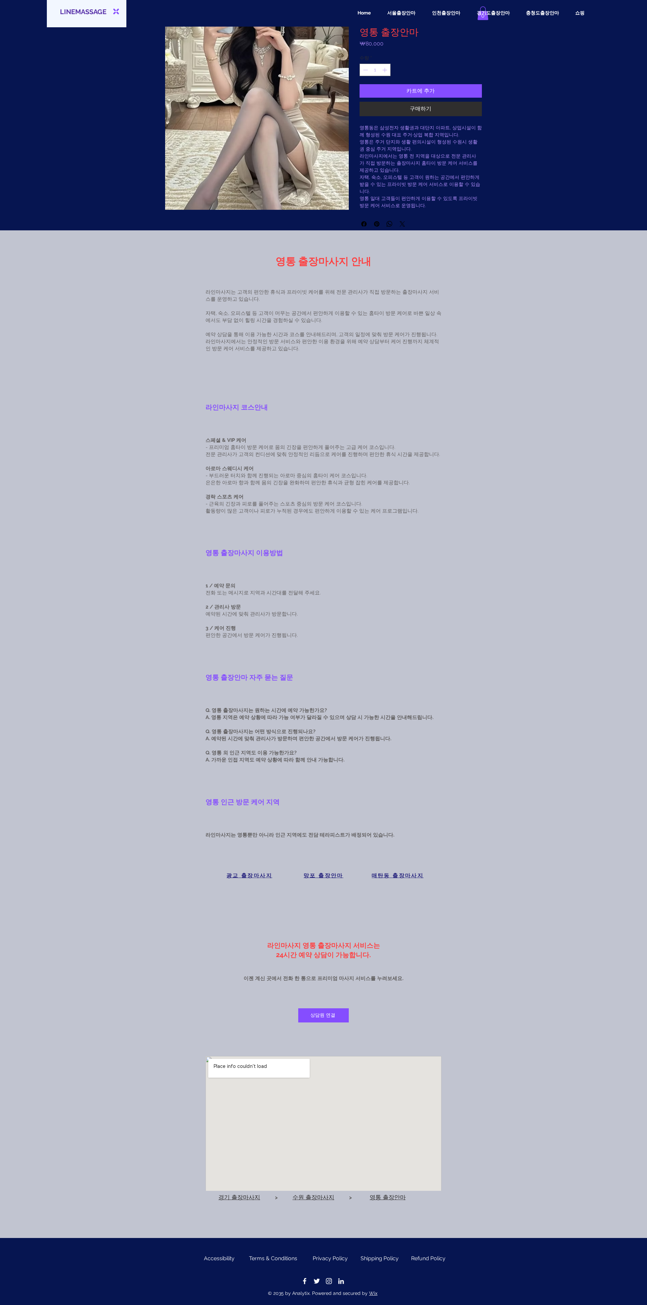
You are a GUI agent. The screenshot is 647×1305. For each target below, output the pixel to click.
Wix (373, 1293)
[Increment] (385, 70)
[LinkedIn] (341, 1281)
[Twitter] (317, 1281)
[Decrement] (365, 70)
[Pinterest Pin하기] (377, 224)
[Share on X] (402, 224)
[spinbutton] (375, 70)
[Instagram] (329, 1281)
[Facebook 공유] (364, 224)
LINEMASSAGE (83, 12)
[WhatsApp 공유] (390, 224)
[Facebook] (305, 1281)
